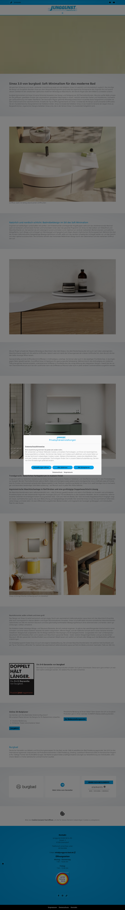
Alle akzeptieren (84, 467)
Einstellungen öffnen (41, 467)
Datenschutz (57, 472)
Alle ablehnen (62, 467)
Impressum (68, 472)
